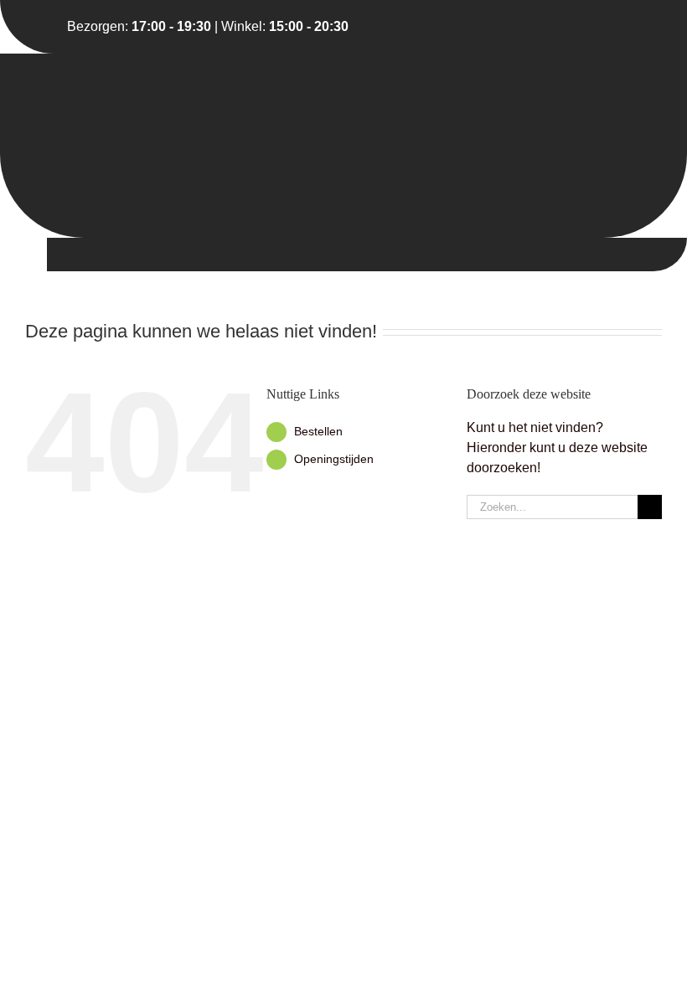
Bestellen (318, 431)
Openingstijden (334, 459)
